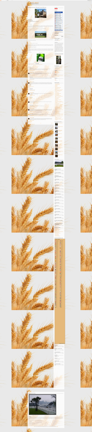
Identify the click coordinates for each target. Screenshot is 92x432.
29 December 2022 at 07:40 (32, 111)
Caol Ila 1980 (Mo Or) (57, 92)
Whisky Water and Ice (57, 232)
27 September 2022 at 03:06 (32, 90)
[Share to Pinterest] (38, 63)
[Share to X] (37, 63)
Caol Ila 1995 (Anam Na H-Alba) (58, 95)
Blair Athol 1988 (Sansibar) (57, 88)
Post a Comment (30, 121)
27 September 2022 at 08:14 (32, 95)
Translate (59, 40)
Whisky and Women (57, 235)
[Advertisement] (59, 377)
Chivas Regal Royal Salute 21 (57, 97)
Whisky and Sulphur (57, 234)
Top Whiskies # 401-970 (57, 112)
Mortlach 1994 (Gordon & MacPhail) (58, 108)
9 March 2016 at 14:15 (32, 86)
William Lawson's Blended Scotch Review (39, 64)
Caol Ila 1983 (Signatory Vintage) (58, 93)
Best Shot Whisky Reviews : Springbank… (58, 29)
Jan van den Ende (31, 72)
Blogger (57, 426)
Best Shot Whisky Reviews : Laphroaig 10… (58, 17)
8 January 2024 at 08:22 (32, 120)
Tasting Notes (31, 64)
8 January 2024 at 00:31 (32, 115)
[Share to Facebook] (37, 63)
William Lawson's (34, 64)
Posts (55, 79)
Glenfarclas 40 (56, 100)
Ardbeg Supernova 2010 (57, 84)
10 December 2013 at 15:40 (32, 70)
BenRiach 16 (56, 85)
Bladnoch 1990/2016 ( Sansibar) (58, 87)
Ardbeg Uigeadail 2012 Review (58, 55)
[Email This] (35, 63)
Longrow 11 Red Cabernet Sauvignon (58, 105)
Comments (56, 80)
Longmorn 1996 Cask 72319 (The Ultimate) (59, 104)
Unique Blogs (31, 113)
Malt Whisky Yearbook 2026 (57, 107)
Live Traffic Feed (58, 12)
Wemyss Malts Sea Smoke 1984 (58, 118)
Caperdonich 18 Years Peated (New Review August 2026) (60, 130)
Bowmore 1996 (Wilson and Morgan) (58, 90)
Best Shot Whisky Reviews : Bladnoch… (58, 14)
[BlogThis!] (36, 63)
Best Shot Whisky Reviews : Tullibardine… (58, 27)
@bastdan (57, 71)
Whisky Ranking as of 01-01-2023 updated (59, 231)
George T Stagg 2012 (57, 98)
